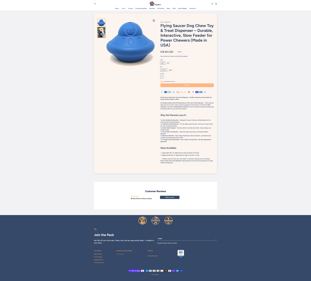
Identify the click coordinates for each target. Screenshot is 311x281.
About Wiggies (182, 8)
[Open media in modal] (154, 20)
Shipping (162, 81)
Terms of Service (99, 262)
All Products (160, 8)
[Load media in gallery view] (101, 23)
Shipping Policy (98, 259)
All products (167, 22)
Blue (162, 63)
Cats (123, 8)
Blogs (168, 8)
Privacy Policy (98, 257)
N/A (168, 63)
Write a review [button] (169, 197)
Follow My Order (152, 256)
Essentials (152, 8)
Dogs (116, 8)
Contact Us (192, 8)
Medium (163, 70)
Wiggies (157, 274)
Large (170, 70)
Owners (130, 8)
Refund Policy (98, 254)
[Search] (95, 4)
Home (161, 22)
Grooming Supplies (141, 8)
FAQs (174, 8)
